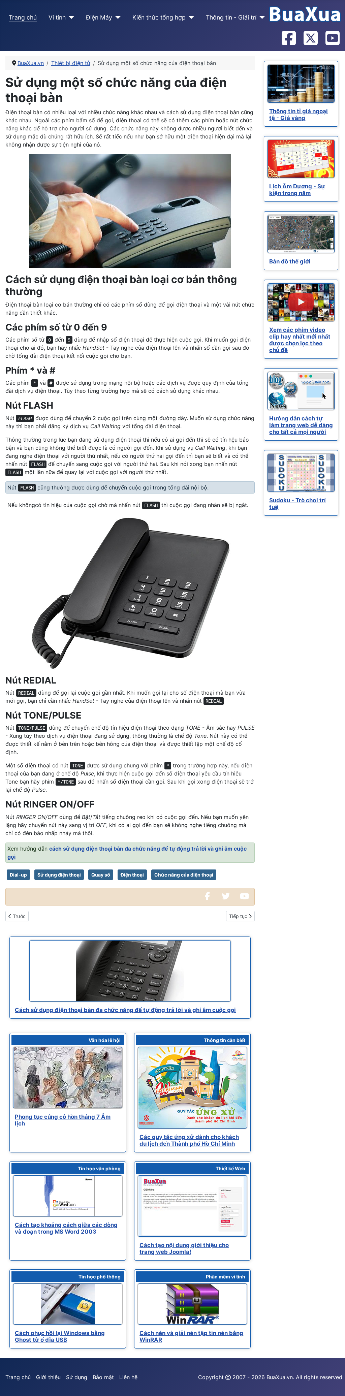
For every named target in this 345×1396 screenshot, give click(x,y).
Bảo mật (103, 1377)
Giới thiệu (48, 1377)
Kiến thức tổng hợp (159, 17)
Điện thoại (132, 875)
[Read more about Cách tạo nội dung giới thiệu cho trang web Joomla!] (192, 1206)
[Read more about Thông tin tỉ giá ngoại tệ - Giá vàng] (301, 83)
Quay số (100, 875)
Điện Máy (99, 17)
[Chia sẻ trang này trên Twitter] (225, 896)
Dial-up (18, 875)
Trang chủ (23, 17)
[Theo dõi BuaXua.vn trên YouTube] (332, 38)
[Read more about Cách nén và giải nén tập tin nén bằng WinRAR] (192, 1304)
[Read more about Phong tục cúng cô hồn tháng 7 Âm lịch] (67, 1077)
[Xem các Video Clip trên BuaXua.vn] (244, 896)
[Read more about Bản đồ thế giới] (301, 234)
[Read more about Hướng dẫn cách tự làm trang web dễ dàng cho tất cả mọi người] (301, 391)
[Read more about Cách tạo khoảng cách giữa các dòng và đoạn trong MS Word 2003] (67, 1196)
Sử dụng (76, 1377)
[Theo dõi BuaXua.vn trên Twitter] (310, 38)
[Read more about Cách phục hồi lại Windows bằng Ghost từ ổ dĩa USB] (67, 1304)
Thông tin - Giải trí (231, 17)
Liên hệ (128, 1377)
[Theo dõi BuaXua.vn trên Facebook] (288, 38)
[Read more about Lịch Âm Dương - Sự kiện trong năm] (301, 159)
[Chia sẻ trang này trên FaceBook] (207, 896)
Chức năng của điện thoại (183, 875)
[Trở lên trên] (333, 1383)
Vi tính (57, 17)
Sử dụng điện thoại (59, 875)
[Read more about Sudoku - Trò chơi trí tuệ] (301, 472)
